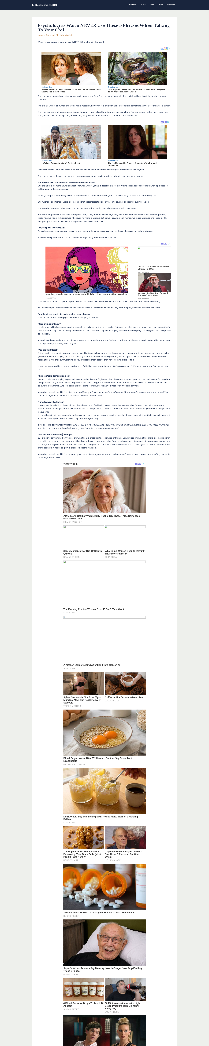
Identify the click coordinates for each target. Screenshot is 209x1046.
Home (143, 4)
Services (132, 4)
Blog (161, 4)
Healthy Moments (44, 4)
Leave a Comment (46, 35)
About (152, 4)
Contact (171, 4)
